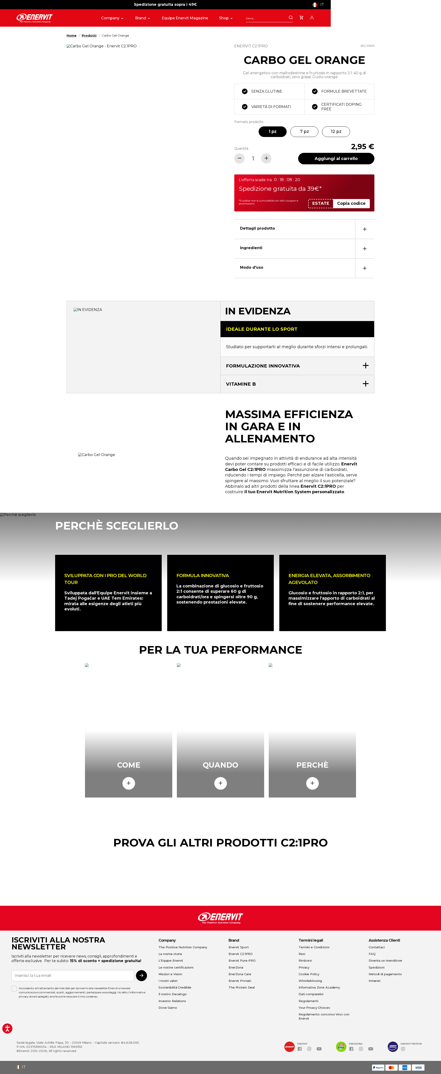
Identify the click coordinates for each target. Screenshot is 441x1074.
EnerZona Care (240, 974)
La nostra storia (170, 954)
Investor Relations (172, 1001)
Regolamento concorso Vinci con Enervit (324, 1016)
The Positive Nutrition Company (182, 947)
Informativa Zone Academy (319, 987)
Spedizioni (376, 967)
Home (71, 35)
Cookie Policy (309, 974)
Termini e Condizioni (314, 947)
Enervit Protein (240, 981)
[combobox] (269, 18)
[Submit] (290, 18)
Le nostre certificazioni (175, 967)
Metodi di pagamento (385, 974)
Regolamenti (308, 1001)
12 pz (336, 131)
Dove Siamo (167, 1007)
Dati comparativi (311, 994)
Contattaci (377, 947)
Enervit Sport (239, 947)
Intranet (375, 981)
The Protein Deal (242, 987)
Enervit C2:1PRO (241, 954)
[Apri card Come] (128, 783)
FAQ (372, 954)
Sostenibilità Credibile (174, 987)
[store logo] (54, 18)
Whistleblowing (310, 981)
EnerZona (236, 967)
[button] (320, 4)
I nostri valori (168, 981)
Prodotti (89, 35)
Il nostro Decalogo (172, 994)
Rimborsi (305, 960)
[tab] (304, 229)
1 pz (273, 131)
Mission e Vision (170, 974)
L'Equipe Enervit (170, 960)
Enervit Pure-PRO (242, 960)
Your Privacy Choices (314, 1007)
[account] (312, 17)
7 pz (304, 131)
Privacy (304, 967)
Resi (302, 954)
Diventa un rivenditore (385, 960)
